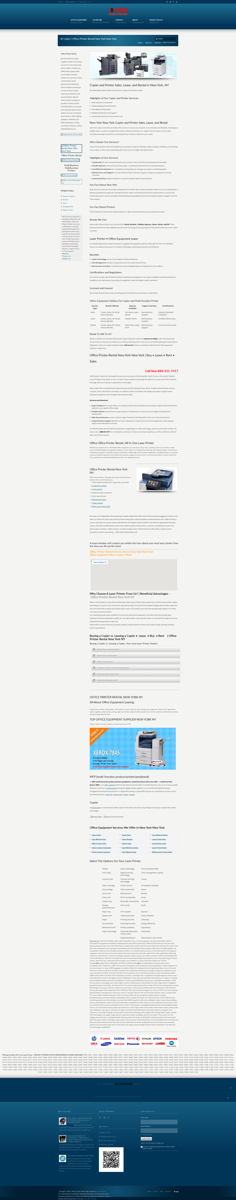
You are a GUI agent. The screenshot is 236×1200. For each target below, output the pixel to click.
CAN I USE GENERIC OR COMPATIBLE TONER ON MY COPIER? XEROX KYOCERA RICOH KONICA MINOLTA (80, 1139)
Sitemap (93, 1199)
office (106, 785)
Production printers (99, 486)
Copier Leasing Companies (101, 848)
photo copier (74, 58)
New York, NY (94, 941)
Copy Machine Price (99, 839)
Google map (66, 258)
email (108, 794)
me (89, 2)
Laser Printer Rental (159, 848)
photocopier (117, 794)
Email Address (146, 1126)
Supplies (168, 1191)
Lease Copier (96, 835)
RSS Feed (87, 1199)
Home (140, 42)
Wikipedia (65, 254)
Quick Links (82, 2)
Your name (144, 1117)
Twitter (104, 1117)
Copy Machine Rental (160, 835)
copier (162, 516)
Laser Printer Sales (159, 839)
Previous (99, 1191)
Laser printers (97, 489)
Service (61, 2)
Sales (161, 1191)
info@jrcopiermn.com (108, 1137)
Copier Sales (126, 835)
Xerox (65, 203)
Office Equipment (70, 2)
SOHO (128, 788)
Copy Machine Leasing (130, 848)
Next (104, 1191)
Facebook (109, 1117)
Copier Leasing (97, 503)
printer (125, 794)
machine (112, 785)
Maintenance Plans (99, 499)
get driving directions (108, 1141)
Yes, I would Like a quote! (118, 1084)
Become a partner (107, 1144)
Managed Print (68, 207)
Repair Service (68, 210)
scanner (132, 794)
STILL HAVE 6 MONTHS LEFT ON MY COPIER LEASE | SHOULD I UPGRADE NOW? (79, 1120)
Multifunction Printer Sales (162, 852)
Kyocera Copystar (69, 196)
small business (111, 788)
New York (148, 42)
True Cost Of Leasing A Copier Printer (80, 1156)
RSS (166, 2)
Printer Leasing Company (101, 852)
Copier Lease (126, 843)
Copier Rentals (127, 839)
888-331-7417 (106, 1133)
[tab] (136, 649)
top (177, 1192)
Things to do (66, 256)
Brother (65, 200)
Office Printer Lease (99, 843)
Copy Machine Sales (129, 852)
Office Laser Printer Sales (101, 506)
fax (111, 794)
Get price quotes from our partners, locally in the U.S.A (118, 1096)
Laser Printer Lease (159, 843)
